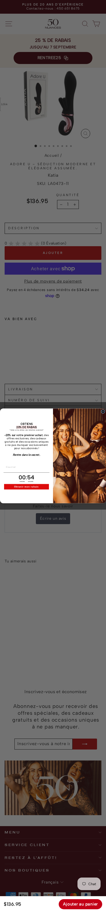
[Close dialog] (103, 411)
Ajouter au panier (80, 904)
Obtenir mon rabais (26, 487)
